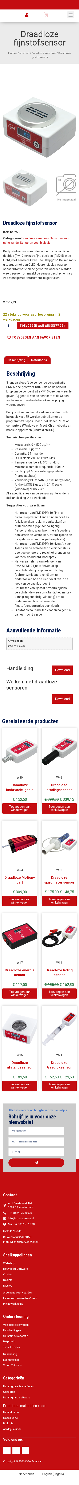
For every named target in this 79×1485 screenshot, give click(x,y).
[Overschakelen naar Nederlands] (55, 14)
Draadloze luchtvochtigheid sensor (19, 790)
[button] (70, 14)
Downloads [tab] (39, 360)
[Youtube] (25, 1450)
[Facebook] (7, 1450)
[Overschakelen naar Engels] (63, 14)
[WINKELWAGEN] (46, 14)
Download (62, 670)
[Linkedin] (16, 1450)
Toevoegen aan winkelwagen (43, 325)
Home (12, 53)
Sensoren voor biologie (35, 242)
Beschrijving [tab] (16, 360)
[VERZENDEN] (36, 1162)
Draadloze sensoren (44, 53)
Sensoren (23, 53)
